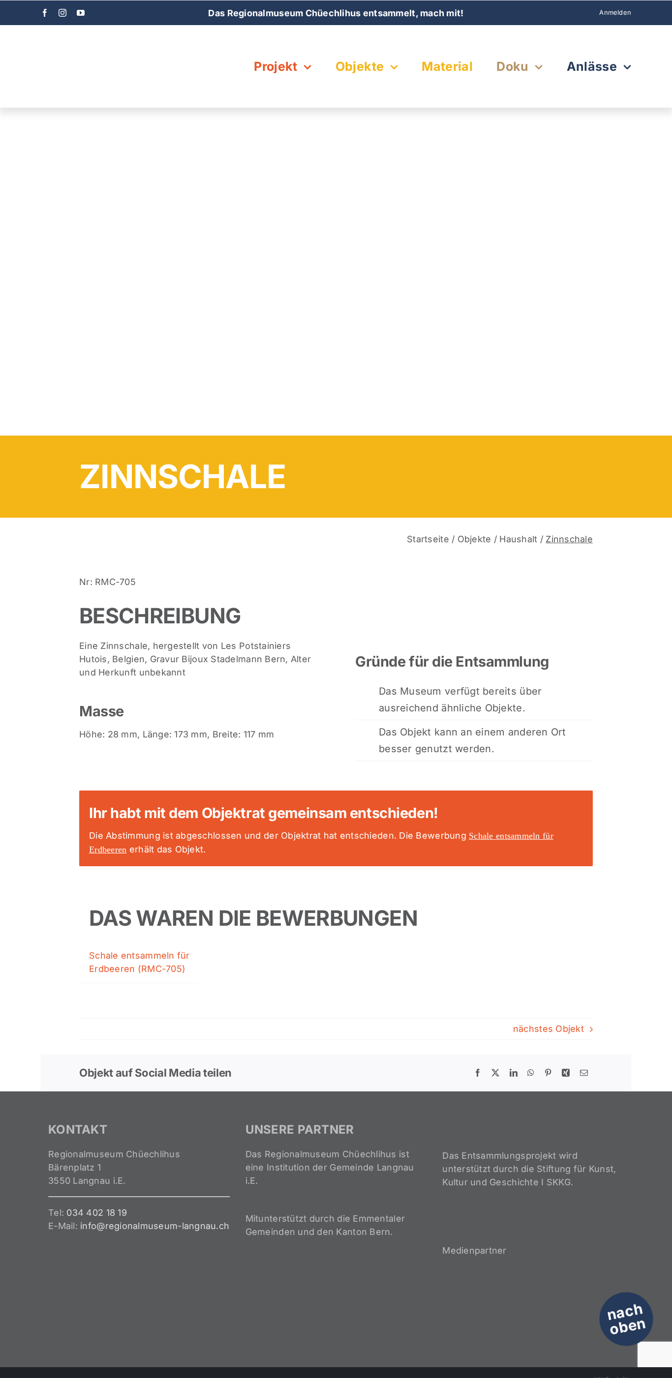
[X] (495, 1072)
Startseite (428, 539)
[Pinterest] (548, 1072)
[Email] (584, 1072)
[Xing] (566, 1072)
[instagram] (62, 13)
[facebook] (45, 13)
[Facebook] (478, 1072)
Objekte (474, 539)
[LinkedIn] (513, 1072)
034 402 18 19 (96, 1212)
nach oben (626, 1319)
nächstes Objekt (548, 1029)
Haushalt (518, 539)
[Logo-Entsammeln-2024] (90, 40)
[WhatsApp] (530, 1072)
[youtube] (81, 13)
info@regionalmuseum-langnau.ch (154, 1226)
